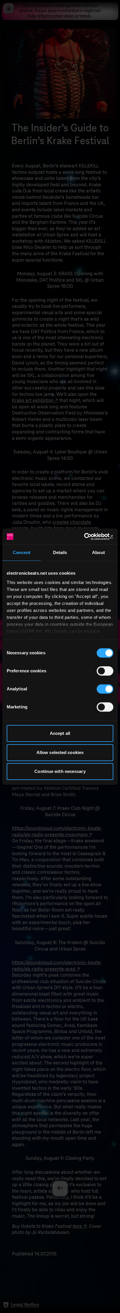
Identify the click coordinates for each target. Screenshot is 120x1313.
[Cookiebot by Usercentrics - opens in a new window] (87, 536)
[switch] (105, 671)
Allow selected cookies (60, 752)
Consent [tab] (21, 552)
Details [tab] (60, 552)
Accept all (60, 733)
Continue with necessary (59, 771)
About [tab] (98, 552)
